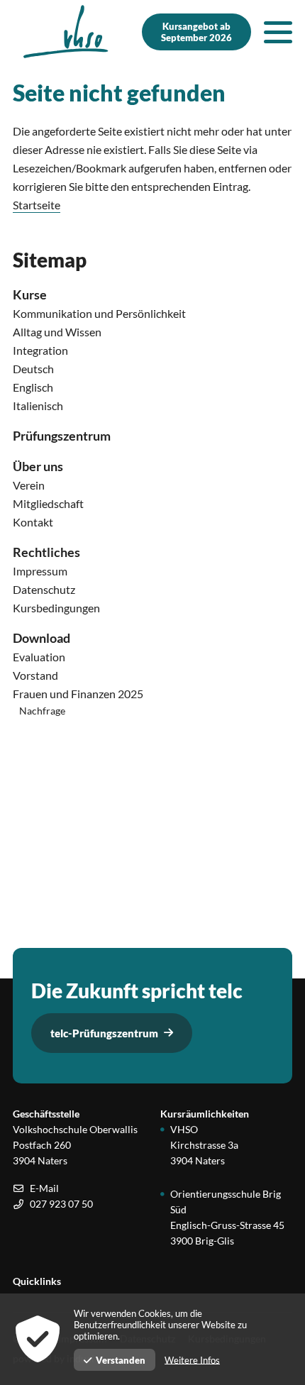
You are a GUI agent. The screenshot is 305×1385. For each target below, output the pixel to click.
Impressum (40, 571)
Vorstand (35, 675)
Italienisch (38, 405)
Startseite (36, 204)
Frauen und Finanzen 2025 (78, 693)
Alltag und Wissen (57, 331)
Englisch (33, 387)
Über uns (38, 466)
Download (41, 638)
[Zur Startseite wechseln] (66, 31)
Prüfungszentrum (62, 435)
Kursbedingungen (56, 607)
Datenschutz (44, 589)
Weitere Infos (192, 1360)
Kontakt (33, 522)
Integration (40, 350)
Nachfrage (42, 711)
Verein (29, 485)
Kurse (30, 294)
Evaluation (39, 656)
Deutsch (33, 368)
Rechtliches (46, 552)
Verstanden (120, 1360)
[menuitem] (152, 294)
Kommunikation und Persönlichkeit (99, 313)
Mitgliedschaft (48, 503)
